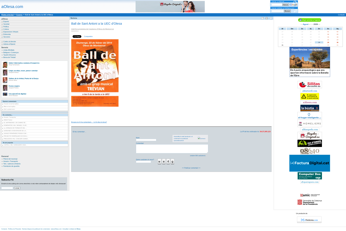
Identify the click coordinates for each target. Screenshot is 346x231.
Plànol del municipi (10, 159)
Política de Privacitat (14, 229)
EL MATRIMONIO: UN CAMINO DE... (15, 122)
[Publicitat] (309, 111)
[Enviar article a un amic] (262, 17)
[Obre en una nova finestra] (309, 92)
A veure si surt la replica (11, 104)
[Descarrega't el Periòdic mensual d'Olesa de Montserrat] (309, 153)
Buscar (287, 11)
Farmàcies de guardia (11, 166)
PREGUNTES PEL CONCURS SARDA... (16, 139)
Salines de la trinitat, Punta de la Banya (24, 78)
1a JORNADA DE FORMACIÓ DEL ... (15, 128)
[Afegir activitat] (310, 21)
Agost (305, 24)
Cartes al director (9, 42)
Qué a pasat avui (9, 109)
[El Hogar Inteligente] (309, 118)
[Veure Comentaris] (271, 17)
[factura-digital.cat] (309, 171)
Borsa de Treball (9, 57)
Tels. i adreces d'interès (12, 164)
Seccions (7, 37)
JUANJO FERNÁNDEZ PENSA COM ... (16, 133)
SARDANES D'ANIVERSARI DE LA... (15, 130)
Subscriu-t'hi (7, 180)
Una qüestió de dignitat (17, 94)
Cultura (6, 29)
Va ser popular (8, 142)
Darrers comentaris (9, 101)
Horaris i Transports (10, 117)
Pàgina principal (7, 15)
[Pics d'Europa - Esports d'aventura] (309, 146)
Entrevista (7, 34)
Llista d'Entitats (9, 50)
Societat (6, 24)
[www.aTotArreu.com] (308, 222)
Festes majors (14, 86)
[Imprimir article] (267, 17)
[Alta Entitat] (309, 99)
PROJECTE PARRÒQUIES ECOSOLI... (16, 136)
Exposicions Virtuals (11, 32)
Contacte (341, 15)
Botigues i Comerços (11, 52)
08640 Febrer (8, 120)
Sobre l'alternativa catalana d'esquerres (24, 63)
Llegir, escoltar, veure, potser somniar (23, 71)
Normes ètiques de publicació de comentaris (36, 229)
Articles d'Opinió (9, 44)
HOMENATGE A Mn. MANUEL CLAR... (16, 125)
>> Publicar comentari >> (191, 168)
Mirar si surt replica (9, 106)
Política (6, 27)
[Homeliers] (309, 126)
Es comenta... (7, 115)
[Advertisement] (171, 111)
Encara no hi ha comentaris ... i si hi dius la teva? (89, 122)
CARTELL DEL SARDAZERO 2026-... (15, 145)
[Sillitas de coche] (309, 87)
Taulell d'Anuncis (9, 55)
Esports (19, 15)
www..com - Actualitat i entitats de (65, 229)
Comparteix (88, 36)
